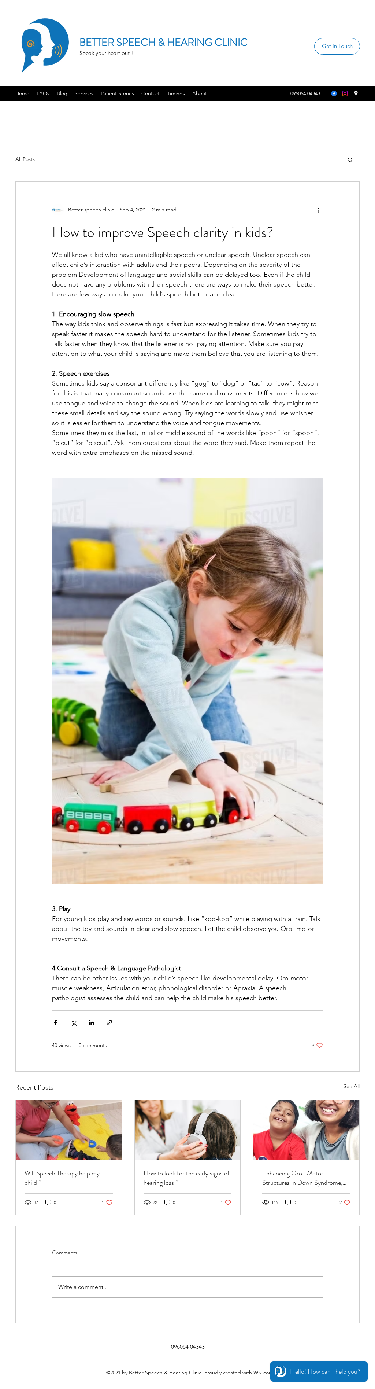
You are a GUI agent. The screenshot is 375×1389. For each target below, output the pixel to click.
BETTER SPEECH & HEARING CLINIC (163, 42)
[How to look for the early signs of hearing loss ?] (188, 1130)
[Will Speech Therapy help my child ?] (69, 1130)
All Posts (25, 159)
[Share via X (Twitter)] (73, 1022)
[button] (350, 159)
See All (352, 1086)
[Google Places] (356, 93)
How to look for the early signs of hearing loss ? (187, 1177)
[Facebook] (334, 93)
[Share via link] (109, 1022)
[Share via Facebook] (55, 1022)
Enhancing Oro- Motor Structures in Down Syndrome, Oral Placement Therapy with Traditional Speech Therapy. (302, 1177)
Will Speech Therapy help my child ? (62, 1177)
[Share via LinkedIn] (91, 1022)
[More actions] (318, 209)
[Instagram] (345, 93)
